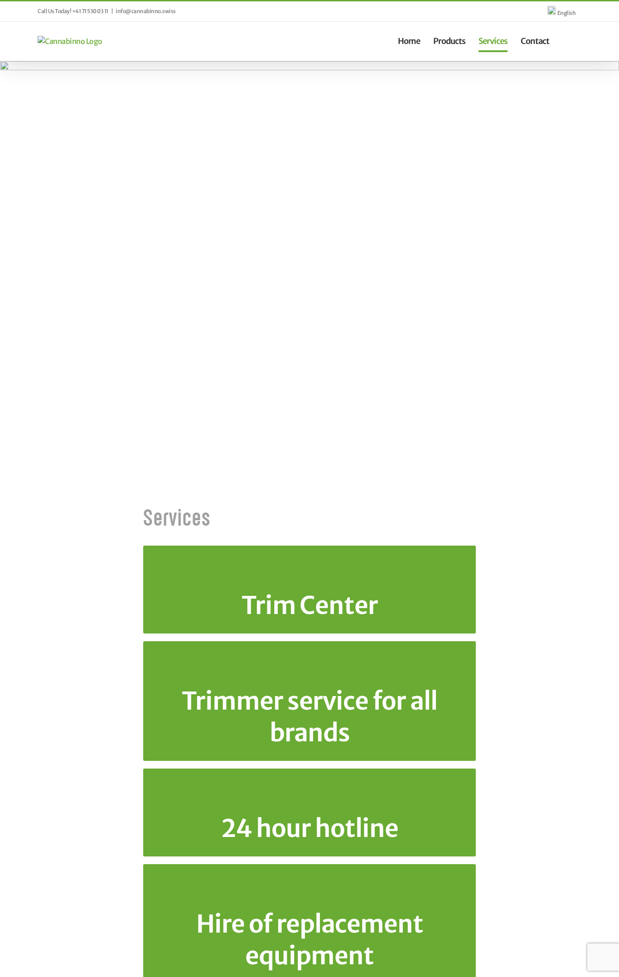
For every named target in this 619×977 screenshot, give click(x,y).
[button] (565, 41)
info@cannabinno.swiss (146, 11)
